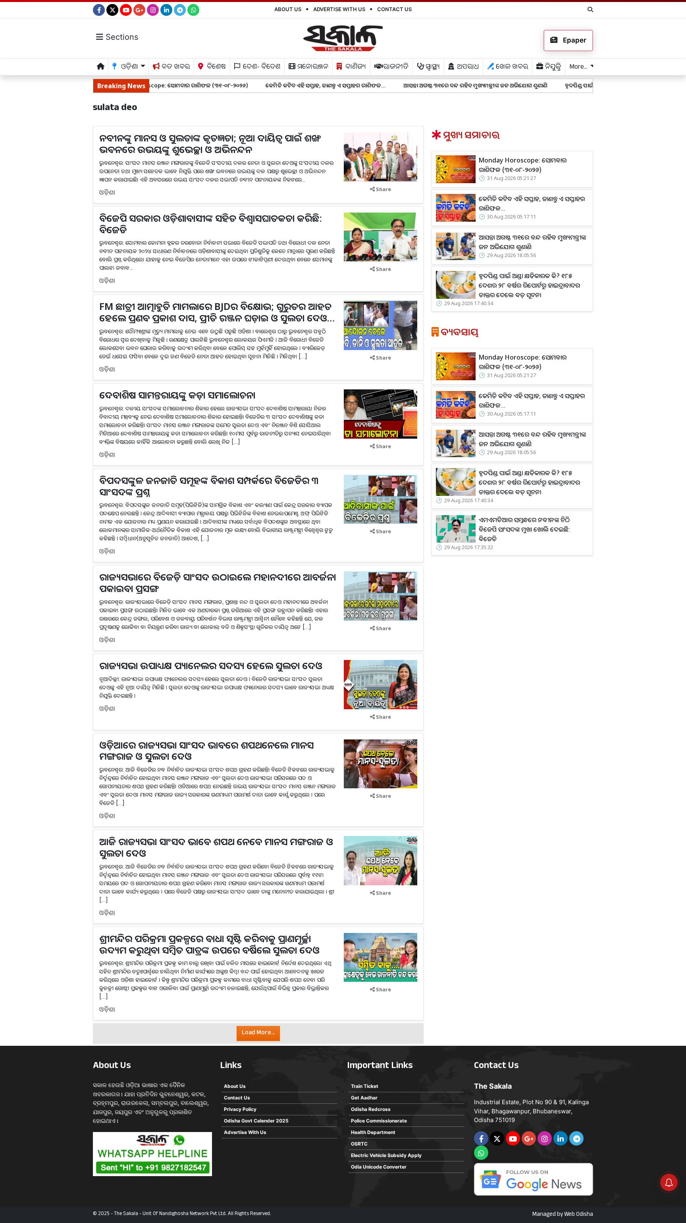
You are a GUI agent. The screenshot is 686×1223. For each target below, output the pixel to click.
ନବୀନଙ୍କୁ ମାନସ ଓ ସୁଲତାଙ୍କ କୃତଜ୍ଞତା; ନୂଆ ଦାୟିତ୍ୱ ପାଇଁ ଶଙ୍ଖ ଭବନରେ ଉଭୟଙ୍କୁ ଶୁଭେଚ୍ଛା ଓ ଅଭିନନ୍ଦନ (210, 143)
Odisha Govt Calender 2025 (256, 1121)
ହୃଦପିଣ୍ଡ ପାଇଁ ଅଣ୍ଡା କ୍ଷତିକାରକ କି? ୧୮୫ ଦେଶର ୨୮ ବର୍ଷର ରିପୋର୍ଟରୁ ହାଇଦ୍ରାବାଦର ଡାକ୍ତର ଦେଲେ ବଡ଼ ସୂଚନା (529, 285)
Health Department (373, 1132)
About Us (287, 9)
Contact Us (394, 9)
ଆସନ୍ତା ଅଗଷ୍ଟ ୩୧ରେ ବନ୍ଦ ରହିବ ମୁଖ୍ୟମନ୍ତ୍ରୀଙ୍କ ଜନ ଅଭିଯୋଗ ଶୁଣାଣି (421, 85)
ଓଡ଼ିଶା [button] (128, 68)
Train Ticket (364, 1086)
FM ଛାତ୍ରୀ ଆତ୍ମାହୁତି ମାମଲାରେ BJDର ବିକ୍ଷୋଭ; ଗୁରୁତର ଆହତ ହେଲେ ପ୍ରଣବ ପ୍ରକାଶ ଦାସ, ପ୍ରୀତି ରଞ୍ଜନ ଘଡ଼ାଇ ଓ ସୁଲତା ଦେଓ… (217, 312)
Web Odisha (578, 1215)
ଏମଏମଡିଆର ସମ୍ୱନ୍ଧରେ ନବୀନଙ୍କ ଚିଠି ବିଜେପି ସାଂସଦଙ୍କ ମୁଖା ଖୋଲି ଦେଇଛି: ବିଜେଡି (524, 529)
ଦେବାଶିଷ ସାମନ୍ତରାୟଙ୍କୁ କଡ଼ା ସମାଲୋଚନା (177, 394)
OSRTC (359, 1144)
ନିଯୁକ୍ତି (552, 68)
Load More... (258, 1033)
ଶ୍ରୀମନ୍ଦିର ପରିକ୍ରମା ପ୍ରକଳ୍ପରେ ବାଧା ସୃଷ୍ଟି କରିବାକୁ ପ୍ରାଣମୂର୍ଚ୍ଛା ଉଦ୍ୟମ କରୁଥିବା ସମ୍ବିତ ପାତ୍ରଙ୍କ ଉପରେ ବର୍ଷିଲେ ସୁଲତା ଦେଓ (209, 944)
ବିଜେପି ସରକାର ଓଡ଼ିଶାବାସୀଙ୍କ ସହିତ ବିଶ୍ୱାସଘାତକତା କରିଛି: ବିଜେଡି (210, 223)
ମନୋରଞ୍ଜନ (312, 68)
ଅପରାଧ (467, 68)
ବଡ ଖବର (175, 68)
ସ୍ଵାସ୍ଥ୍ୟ (432, 68)
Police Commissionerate (379, 1121)
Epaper (573, 40)
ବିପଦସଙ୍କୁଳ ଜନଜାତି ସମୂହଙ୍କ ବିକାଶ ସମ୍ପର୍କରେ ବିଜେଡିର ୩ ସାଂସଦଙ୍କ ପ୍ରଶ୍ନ (209, 486)
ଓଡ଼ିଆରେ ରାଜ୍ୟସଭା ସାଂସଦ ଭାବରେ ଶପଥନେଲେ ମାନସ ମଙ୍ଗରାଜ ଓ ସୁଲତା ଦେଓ (206, 750)
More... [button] (578, 68)
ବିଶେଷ (215, 68)
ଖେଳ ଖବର (511, 68)
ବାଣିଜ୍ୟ (355, 68)
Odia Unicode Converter (379, 1167)
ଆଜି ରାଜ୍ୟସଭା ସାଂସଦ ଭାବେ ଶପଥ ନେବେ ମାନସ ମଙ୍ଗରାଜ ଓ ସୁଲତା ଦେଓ (216, 847)
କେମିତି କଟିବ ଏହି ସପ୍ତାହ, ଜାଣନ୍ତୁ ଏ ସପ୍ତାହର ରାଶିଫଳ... (272, 85)
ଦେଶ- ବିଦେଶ (260, 68)
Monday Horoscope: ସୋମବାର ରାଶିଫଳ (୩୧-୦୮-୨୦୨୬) (523, 165)
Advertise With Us (339, 9)
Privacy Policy (240, 1109)
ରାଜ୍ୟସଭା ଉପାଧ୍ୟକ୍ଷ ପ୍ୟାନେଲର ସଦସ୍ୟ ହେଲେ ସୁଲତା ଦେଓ (210, 665)
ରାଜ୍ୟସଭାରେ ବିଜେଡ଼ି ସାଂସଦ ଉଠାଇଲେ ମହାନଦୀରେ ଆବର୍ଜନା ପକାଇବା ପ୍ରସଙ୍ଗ (217, 582)
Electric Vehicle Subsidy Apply (386, 1155)
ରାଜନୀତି (395, 68)
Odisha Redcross (371, 1109)
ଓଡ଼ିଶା (107, 192)
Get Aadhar (364, 1098)
